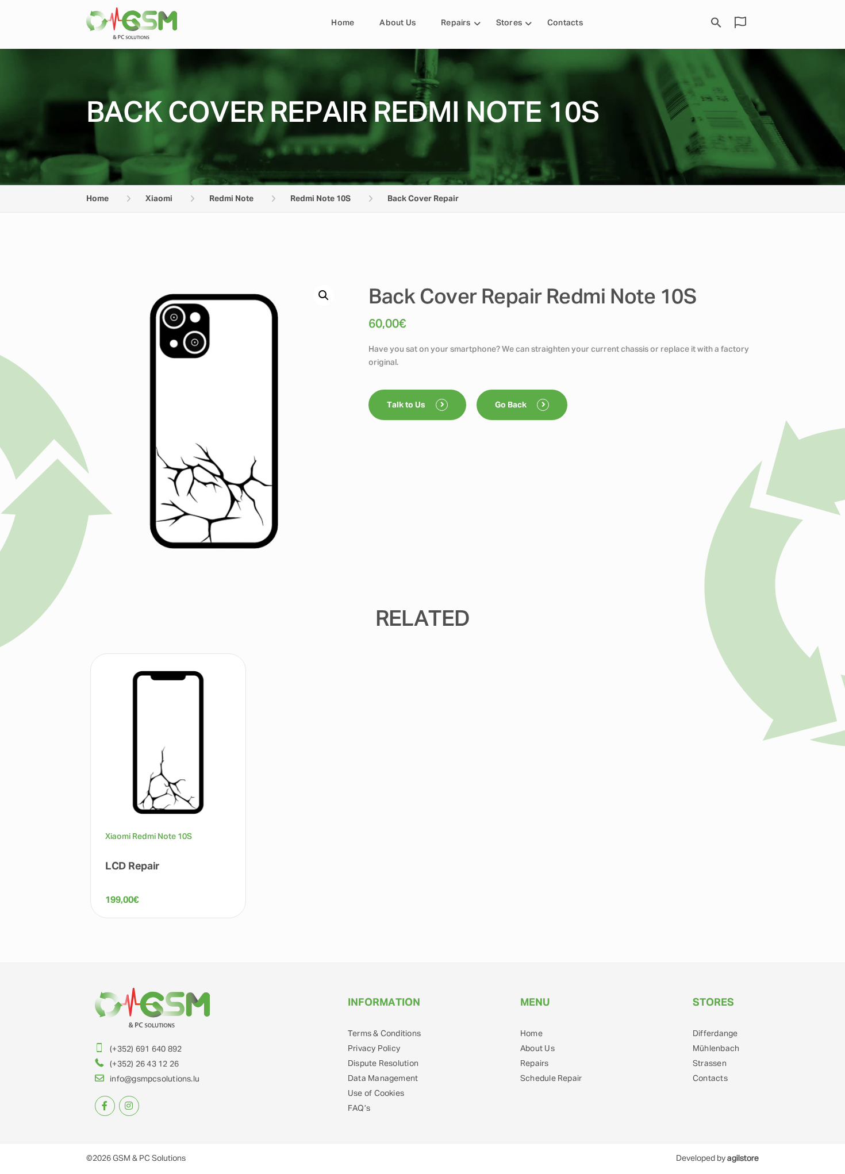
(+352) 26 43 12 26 (144, 1064)
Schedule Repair (551, 1079)
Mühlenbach (716, 1049)
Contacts (565, 23)
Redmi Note (231, 199)
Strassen (710, 1064)
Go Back (511, 405)
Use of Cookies (376, 1094)
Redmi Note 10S (320, 199)
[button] (323, 295)
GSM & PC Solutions (149, 1158)
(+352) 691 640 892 (146, 1049)
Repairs (456, 23)
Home (342, 23)
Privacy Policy (374, 1049)
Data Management (383, 1079)
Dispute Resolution (383, 1064)
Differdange (715, 1034)
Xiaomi (158, 199)
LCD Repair (132, 866)
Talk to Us (407, 405)
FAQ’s (359, 1108)
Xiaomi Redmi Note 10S (148, 837)
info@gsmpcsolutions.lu (154, 1079)
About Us (397, 23)
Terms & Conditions (384, 1034)
